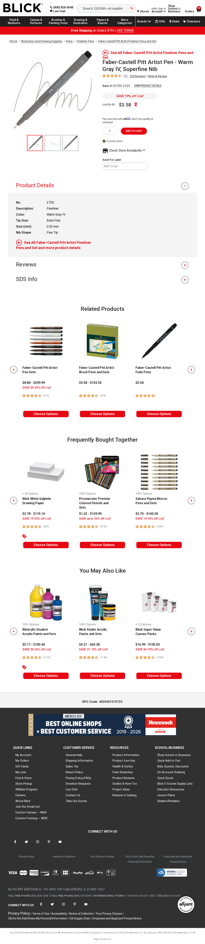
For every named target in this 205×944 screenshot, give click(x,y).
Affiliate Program (26, 789)
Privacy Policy (26, 856)
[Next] (191, 370)
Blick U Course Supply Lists (175, 783)
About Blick (22, 801)
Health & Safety (123, 766)
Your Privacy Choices (102, 856)
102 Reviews (138, 76)
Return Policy (74, 772)
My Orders (22, 760)
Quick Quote (165, 778)
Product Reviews (124, 778)
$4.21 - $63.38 (89, 644)
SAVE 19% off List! (130, 96)
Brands (142, 21)
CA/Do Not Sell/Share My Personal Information (139, 859)
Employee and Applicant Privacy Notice (178, 859)
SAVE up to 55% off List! (95, 518)
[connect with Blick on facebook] (15, 844)
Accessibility (59, 913)
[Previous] (14, 370)
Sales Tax (72, 766)
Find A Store (23, 778)
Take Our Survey (76, 801)
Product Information (126, 755)
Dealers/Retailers (168, 801)
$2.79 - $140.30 (147, 514)
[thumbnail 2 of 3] (53, 143)
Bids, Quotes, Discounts (173, 766)
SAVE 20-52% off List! (36, 649)
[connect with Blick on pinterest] (49, 844)
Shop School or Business (174, 755)
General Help (74, 755)
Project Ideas (121, 789)
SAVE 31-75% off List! (93, 649)
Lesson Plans (166, 795)
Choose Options (46, 414)
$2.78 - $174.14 (33, 514)
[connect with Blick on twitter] (26, 844)
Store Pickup (23, 783)
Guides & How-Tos (125, 783)
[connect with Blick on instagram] (38, 844)
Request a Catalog (125, 795)
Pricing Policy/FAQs (78, 778)
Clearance (193, 21)
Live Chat (71, 789)
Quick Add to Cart (168, 760)
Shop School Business (174, 8)
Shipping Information (79, 760)
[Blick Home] (23, 8)
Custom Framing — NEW (31, 818)
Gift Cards (22, 766)
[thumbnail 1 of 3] (35, 143)
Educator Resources (170, 789)
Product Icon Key (124, 760)
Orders (189, 11)
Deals (176, 21)
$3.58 (125, 105)
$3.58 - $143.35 (90, 383)
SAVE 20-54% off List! (36, 387)
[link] (57, 11)
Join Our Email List (27, 806)
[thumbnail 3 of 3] (70, 143)
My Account (23, 755)
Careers (20, 795)
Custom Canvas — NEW (30, 812)
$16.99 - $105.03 (148, 644)
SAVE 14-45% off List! (150, 518)
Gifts (162, 21)
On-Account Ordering (171, 772)
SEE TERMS (125, 30)
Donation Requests (78, 783)
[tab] (102, 185)
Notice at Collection (64, 856)
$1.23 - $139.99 (90, 514)
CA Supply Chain (79, 918)
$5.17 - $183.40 (33, 644)
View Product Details (148, 85)
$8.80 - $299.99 (33, 383)
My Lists (20, 772)
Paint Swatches (123, 772)
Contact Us (73, 795)
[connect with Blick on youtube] (60, 844)
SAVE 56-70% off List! (150, 649)
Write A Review (157, 76)
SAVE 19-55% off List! (36, 518)
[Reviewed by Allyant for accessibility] (186, 905)
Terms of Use (40, 913)
